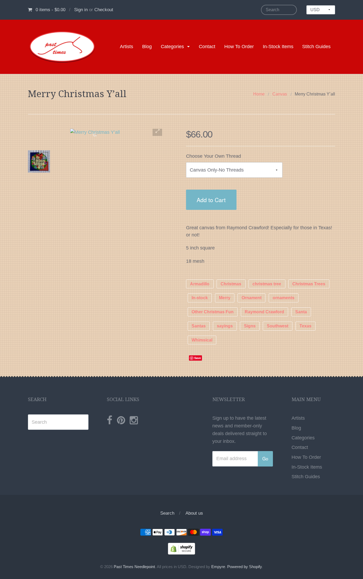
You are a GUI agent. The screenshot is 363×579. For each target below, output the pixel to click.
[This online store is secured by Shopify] (181, 548)
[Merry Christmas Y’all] (39, 161)
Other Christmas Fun (213, 312)
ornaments (283, 298)
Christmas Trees (308, 284)
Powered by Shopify (244, 567)
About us (194, 513)
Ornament (251, 298)
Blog (147, 46)
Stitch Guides (316, 46)
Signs (250, 326)
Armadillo (199, 284)
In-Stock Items (278, 46)
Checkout (103, 9)
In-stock (200, 298)
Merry (224, 298)
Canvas (279, 94)
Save (197, 358)
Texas (305, 326)
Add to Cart (211, 199)
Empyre (218, 567)
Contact (207, 46)
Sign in (81, 9)
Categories (172, 46)
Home (259, 94)
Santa (301, 312)
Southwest (277, 326)
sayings (225, 326)
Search (167, 513)
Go (265, 458)
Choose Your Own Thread (213, 156)
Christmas (231, 284)
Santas (199, 326)
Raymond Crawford (264, 312)
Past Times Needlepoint (134, 567)
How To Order (239, 46)
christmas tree (266, 284)
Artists (126, 46)
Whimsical (202, 340)
